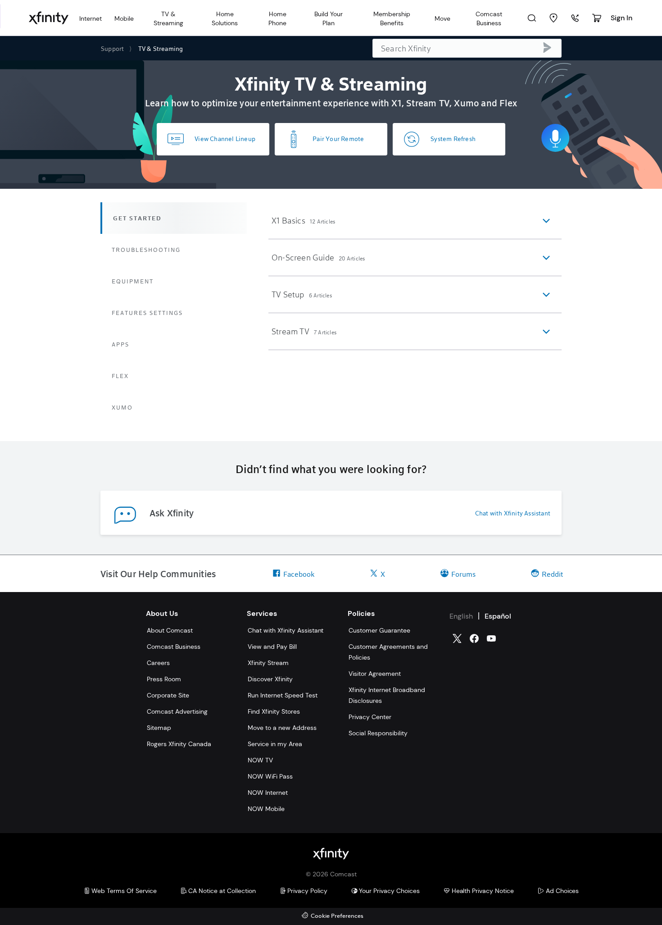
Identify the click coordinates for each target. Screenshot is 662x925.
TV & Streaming (160, 48)
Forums (463, 574)
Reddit (552, 574)
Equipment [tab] (133, 281)
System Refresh (453, 138)
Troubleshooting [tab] (146, 250)
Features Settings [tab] (147, 313)
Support (112, 48)
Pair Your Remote (338, 138)
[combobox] (467, 48)
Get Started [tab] (137, 218)
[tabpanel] (415, 276)
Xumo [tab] (122, 407)
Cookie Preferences (337, 916)
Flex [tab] (120, 376)
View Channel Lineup (225, 138)
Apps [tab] (120, 344)
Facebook (298, 574)
